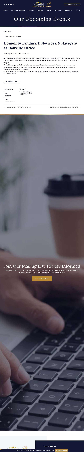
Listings (31, 10)
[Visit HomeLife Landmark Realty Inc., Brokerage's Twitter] (8, 4)
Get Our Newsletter (42, 278)
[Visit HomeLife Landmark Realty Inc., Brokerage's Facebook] (6, 4)
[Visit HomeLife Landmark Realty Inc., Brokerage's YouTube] (11, 4)
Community (58, 10)
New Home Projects (18, 10)
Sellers (40, 10)
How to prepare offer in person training (18, 107)
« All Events (7, 31)
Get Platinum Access (61, 450)
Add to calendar (12, 81)
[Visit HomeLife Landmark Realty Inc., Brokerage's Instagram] (4, 4)
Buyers (49, 10)
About (6, 10)
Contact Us (72, 4)
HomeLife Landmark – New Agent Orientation (64, 107)
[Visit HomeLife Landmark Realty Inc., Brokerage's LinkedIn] (13, 4)
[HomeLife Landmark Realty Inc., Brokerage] (42, 4)
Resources (68, 10)
